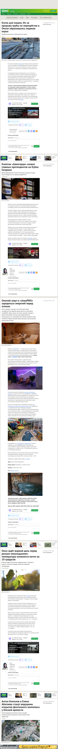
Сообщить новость (14, 121)
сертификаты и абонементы (24, 443)
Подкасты (9, 14)
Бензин (22, 17)
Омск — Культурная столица (45, 17)
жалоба (20, 64)
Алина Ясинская (47, 24)
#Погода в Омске (5, 568)
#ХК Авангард (4, 176)
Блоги (28, 14)
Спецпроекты (23, 14)
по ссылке (27, 459)
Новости (3, 14)
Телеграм (29, 125)
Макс (22, 125)
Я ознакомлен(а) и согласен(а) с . (18, 147)
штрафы (21, 99)
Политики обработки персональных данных (14, 146)
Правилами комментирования (22, 147)
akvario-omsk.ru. (15, 470)
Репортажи (15, 14)
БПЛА (27, 17)
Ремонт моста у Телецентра (12, 17)
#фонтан (3, 718)
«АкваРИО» (16, 349)
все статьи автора (13, 132)
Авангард (30, 238)
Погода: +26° (46, 11)
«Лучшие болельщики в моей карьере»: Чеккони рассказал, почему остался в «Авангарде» (15, 254)
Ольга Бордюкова (47, 166)
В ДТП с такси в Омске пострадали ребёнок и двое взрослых (15, 112)
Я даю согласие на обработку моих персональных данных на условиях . (19, 146)
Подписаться (34, 103)
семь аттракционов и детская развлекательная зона (21, 405)
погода (28, 595)
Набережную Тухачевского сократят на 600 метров (15, 647)
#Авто (3, 36)
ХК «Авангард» (34, 17)
